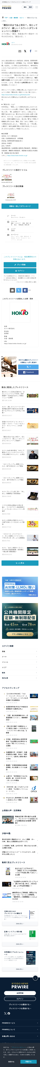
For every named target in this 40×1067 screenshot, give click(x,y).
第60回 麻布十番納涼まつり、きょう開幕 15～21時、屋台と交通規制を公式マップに (18, 840)
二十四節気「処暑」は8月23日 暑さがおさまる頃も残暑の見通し (19, 847)
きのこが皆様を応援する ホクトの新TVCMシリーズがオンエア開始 (13, 522)
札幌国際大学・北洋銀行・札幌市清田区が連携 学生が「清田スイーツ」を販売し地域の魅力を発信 (16, 755)
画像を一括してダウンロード (20, 206)
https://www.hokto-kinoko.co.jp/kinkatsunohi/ (16, 94)
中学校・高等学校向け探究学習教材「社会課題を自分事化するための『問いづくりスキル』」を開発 (16, 742)
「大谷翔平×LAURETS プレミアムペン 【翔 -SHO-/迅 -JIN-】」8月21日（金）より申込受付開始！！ (25, 884)
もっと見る (20, 563)
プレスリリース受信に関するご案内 (26, 282)
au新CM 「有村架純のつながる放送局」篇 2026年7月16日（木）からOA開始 (16, 778)
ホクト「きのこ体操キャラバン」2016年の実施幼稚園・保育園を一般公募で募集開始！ (13, 549)
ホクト (22, 18)
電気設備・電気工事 (24, 224)
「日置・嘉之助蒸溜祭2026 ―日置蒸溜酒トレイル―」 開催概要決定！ (17, 718)
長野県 (13, 230)
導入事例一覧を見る (21, 825)
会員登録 (20, 993)
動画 (3, 673)
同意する (29, 1061)
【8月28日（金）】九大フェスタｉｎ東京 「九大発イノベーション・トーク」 (17, 789)
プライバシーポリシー (19, 1047)
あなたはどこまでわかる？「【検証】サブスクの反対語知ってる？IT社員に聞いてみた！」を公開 (26, 871)
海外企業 (5, 678)
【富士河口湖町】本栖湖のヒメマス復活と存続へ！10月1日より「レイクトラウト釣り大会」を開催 (17, 729)
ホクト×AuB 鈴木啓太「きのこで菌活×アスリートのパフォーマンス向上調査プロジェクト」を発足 (13, 452)
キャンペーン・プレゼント (18, 217)
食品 (15, 224)
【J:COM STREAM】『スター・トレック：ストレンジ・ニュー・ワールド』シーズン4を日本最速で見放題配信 (17, 697)
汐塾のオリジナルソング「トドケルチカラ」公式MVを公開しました (18, 853)
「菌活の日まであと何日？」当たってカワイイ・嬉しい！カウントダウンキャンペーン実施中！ (13, 438)
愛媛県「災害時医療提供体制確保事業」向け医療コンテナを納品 (16, 767)
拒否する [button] (11, 1062)
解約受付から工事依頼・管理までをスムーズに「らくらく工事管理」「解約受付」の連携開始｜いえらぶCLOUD (24, 896)
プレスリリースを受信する (19, 1008)
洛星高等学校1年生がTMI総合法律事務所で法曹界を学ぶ (17, 708)
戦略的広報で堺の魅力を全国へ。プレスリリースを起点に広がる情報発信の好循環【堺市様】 (26, 820)
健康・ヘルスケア (16, 223)
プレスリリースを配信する (19, 1004)
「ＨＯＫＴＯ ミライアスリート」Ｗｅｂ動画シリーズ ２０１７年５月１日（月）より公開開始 (13, 536)
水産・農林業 (14, 18)
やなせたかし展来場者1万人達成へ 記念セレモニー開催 (17, 799)
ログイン (21, 271)
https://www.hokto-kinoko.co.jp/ (17, 155)
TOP (6, 18)
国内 (25, 7)
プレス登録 (20, 264)
